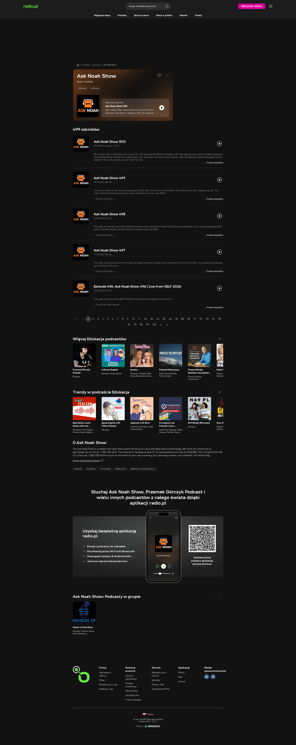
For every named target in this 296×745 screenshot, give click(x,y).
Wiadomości (121, 469)
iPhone (181, 673)
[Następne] (219, 337)
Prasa (102, 680)
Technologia (105, 469)
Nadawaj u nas (106, 689)
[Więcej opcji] (167, 75)
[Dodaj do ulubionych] (159, 75)
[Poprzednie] (210, 337)
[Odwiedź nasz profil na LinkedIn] (206, 676)
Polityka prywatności (131, 685)
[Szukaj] (167, 6)
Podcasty (122, 15)
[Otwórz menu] (271, 6)
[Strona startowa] (78, 65)
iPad (180, 677)
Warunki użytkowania (131, 677)
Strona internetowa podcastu (86, 461)
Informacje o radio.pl (105, 674)
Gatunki (183, 15)
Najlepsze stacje (102, 15)
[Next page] (160, 325)
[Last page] (167, 325)
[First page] (76, 319)
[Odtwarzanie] (161, 107)
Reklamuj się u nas (108, 685)
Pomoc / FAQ (158, 685)
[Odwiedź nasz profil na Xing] (213, 676)
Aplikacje (156, 680)
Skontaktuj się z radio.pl (159, 674)
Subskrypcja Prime (161, 689)
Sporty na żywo (141, 15)
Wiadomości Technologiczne (143, 469)
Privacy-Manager (133, 700)
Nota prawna (131, 691)
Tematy (198, 15)
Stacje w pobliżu (164, 15)
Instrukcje (95, 88)
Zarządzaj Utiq (132, 695)
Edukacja (82, 88)
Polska (149, 714)
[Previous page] (82, 319)
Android (181, 682)
